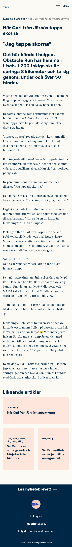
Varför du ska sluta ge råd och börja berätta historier (18, 452)
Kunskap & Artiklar (14, 18)
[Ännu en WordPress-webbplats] (6, 10)
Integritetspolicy (36, 523)
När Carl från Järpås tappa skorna (31, 412)
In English (36, 516)
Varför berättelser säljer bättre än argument (53, 454)
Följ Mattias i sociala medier (36, 531)
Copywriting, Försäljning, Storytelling (17, 440)
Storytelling (12, 407)
